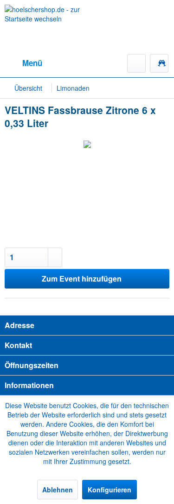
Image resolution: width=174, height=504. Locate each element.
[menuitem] (23, 63)
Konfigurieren (109, 489)
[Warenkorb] (159, 63)
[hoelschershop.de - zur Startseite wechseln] (46, 27)
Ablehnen (57, 489)
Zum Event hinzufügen (82, 278)
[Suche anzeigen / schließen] (136, 63)
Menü (32, 62)
